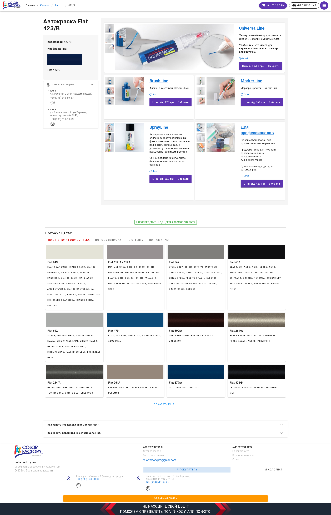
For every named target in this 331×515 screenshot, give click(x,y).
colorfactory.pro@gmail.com (159, 460)
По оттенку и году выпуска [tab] (69, 240)
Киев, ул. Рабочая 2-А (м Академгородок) (100, 476)
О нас (235, 459)
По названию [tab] (159, 240)
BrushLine (158, 80)
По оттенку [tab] (135, 240)
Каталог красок (152, 451)
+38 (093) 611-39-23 (62, 119)
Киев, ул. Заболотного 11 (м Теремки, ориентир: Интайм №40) (168, 477)
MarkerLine (251, 80)
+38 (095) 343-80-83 (62, 97)
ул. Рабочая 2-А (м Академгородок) (71, 94)
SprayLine (158, 127)
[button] (70, 84)
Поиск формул (240, 451)
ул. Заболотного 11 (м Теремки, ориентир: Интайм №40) (68, 113)
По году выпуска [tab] (108, 240)
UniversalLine (251, 28)
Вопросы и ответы (153, 455)
